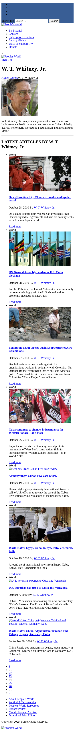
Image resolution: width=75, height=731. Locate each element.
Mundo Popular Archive (23, 712)
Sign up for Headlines (21, 37)
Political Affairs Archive (22, 702)
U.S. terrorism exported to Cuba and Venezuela (38, 587)
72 (10, 673)
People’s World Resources (24, 705)
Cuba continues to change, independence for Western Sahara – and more (36, 431)
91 (10, 692)
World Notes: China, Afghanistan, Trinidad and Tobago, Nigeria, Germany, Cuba (38, 632)
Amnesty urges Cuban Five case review (33, 475)
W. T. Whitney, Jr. (44, 207)
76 (10, 686)
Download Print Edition (22, 715)
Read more (15, 226)
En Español (15, 30)
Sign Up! (6, 59)
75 (10, 682)
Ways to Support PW (21, 43)
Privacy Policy (17, 708)
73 (10, 676)
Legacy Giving (17, 40)
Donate (13, 47)
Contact (13, 33)
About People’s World (21, 699)
